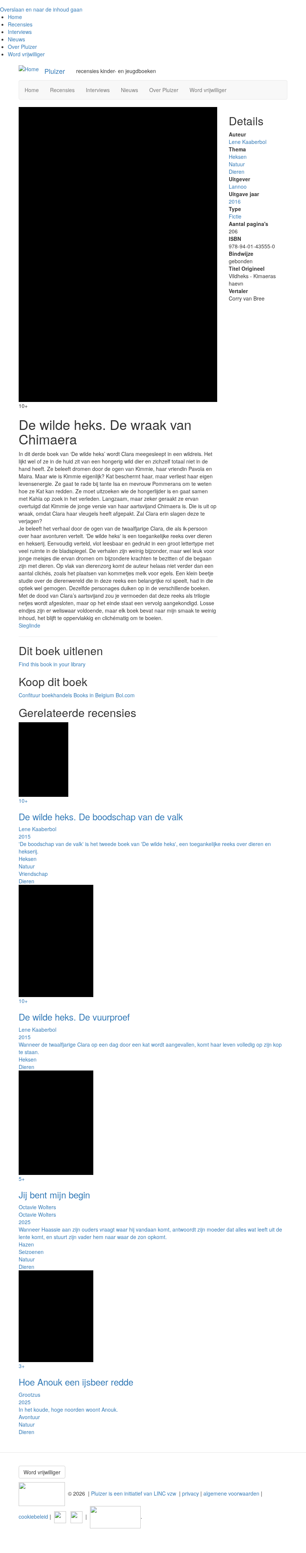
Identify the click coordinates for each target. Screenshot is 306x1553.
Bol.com (125, 695)
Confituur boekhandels (45, 695)
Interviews (20, 31)
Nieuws (16, 39)
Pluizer (54, 71)
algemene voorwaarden (231, 1493)
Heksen (238, 156)
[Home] (29, 69)
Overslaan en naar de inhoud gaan (41, 9)
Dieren (236, 171)
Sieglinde (29, 625)
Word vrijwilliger (26, 54)
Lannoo (238, 186)
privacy (190, 1493)
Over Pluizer (22, 46)
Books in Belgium (94, 695)
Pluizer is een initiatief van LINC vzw (133, 1493)
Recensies (20, 24)
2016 (235, 201)
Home (15, 17)
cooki (25, 1516)
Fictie (235, 216)
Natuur (237, 164)
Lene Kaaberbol (247, 141)
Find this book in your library (52, 664)
